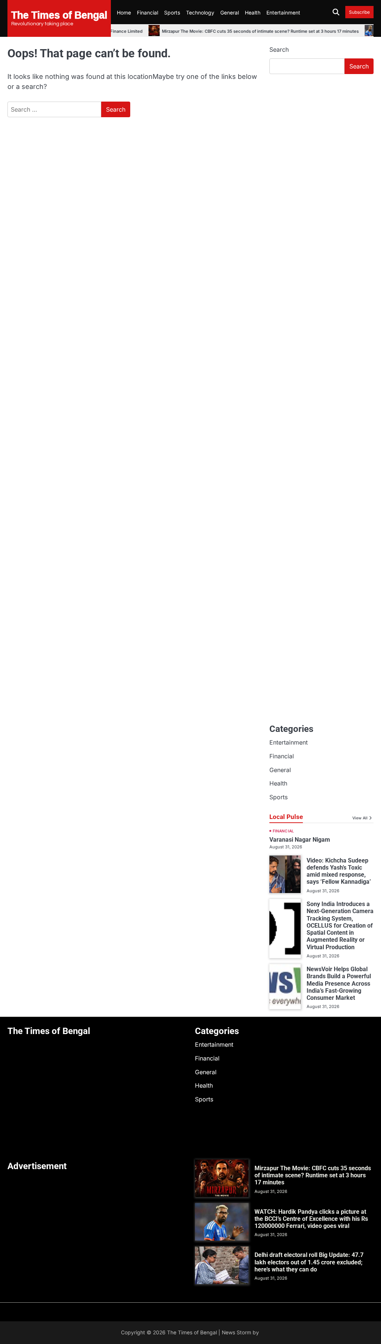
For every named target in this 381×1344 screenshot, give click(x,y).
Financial (147, 13)
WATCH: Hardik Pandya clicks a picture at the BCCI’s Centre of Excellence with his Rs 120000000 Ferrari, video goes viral (311, 1219)
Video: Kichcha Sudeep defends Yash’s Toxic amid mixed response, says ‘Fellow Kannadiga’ (339, 871)
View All (360, 818)
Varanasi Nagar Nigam (299, 839)
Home (124, 13)
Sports (172, 13)
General (229, 13)
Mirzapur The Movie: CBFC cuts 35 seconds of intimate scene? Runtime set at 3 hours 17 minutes (247, 31)
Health (252, 13)
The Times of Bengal (59, 14)
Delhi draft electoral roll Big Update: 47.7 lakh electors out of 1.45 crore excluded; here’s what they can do (309, 1262)
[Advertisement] (321, 130)
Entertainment (283, 13)
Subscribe (359, 12)
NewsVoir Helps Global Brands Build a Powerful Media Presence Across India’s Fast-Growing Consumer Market (339, 983)
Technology (200, 13)
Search (279, 49)
